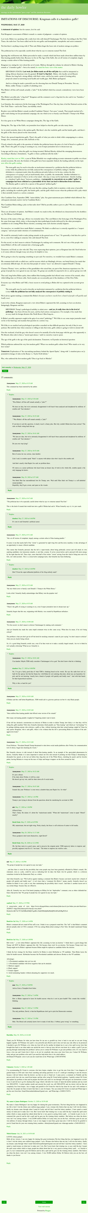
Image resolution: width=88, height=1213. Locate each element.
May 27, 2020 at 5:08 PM (24, 985)
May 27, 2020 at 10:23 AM (24, 742)
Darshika (10, 1035)
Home (44, 1202)
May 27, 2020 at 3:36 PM (23, 807)
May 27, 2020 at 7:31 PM (29, 1018)
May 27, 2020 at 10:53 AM (30, 451)
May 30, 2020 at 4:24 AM (22, 1035)
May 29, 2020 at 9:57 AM (29, 477)
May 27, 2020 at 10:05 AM (24, 710)
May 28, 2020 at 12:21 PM (30, 843)
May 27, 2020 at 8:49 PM (26, 569)
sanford (9, 903)
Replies (11, 394)
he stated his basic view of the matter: (49, 67)
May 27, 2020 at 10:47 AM (30, 786)
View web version (44, 1206)
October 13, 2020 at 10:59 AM (38, 1101)
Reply (9, 390)
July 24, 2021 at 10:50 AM (26, 1133)
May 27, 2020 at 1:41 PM (29, 797)
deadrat (15, 518)
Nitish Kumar (11, 1133)
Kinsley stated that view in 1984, (13, 158)
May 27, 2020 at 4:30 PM (24, 939)
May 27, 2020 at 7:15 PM (29, 1008)
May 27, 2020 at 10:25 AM (30, 416)
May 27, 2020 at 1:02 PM (18, 862)
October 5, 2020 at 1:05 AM (23, 1067)
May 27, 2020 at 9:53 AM (24, 585)
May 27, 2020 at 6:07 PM (29, 822)
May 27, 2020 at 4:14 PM (24, 921)
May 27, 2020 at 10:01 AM (30, 658)
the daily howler (14, 7)
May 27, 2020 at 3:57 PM (21, 903)
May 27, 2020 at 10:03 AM (24, 696)
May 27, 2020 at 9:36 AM (29, 399)
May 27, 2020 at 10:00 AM (24, 622)
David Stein (16, 822)
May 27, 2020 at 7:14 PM (29, 995)
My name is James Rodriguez (17, 1101)
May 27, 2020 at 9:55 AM (24, 603)
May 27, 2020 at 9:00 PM (26, 668)
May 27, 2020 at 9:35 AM (24, 383)
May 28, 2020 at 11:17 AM (30, 832)
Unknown (10, 1067)
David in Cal (11, 921)
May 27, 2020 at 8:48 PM (26, 518)
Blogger (47, 1210)
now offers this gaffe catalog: (11, 163)
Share (5, 371)
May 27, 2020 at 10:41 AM (30, 433)
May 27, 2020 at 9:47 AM (24, 498)
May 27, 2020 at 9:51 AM (24, 535)
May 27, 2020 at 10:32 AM (30, 771)
